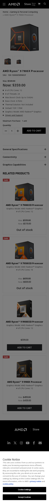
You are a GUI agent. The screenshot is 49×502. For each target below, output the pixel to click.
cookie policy (8, 484)
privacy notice (35, 481)
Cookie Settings (24, 489)
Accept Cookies (24, 497)
